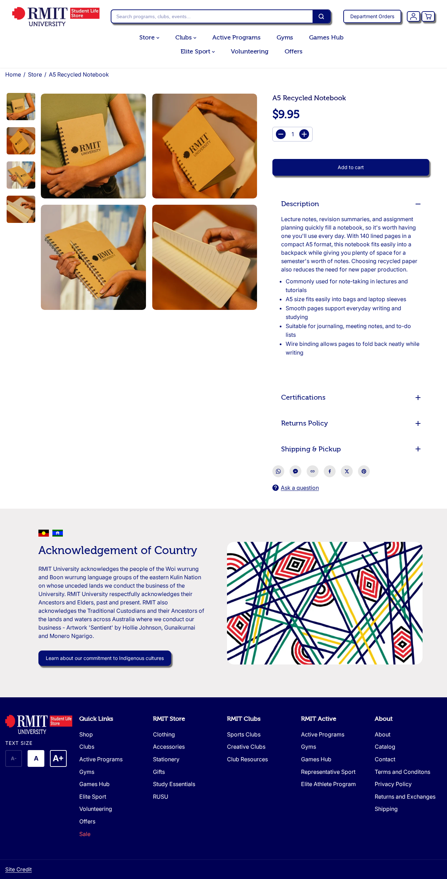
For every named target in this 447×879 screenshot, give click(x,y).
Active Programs (236, 37)
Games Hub (326, 37)
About (384, 718)
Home (13, 74)
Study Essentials (174, 783)
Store (147, 37)
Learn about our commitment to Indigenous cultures (105, 658)
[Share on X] (347, 471)
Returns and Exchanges (405, 796)
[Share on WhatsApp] (278, 471)
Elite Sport (196, 51)
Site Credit (18, 869)
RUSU (160, 796)
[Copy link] (312, 471)
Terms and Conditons (402, 771)
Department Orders (372, 16)
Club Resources (247, 759)
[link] (38, 724)
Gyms (285, 37)
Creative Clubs (246, 746)
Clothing (164, 734)
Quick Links (96, 718)
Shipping (386, 808)
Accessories (169, 746)
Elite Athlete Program (328, 783)
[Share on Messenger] (295, 471)
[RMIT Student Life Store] (56, 16)
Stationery (166, 759)
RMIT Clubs (244, 718)
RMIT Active (318, 718)
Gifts (159, 771)
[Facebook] (330, 471)
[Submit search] (321, 16)
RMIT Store (169, 718)
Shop (86, 734)
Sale (84, 833)
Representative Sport (328, 771)
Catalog (385, 746)
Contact (385, 759)
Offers (293, 51)
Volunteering (250, 51)
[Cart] (428, 16)
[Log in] (413, 16)
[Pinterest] (364, 471)
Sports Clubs (244, 734)
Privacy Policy (393, 783)
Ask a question (300, 487)
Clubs (184, 37)
